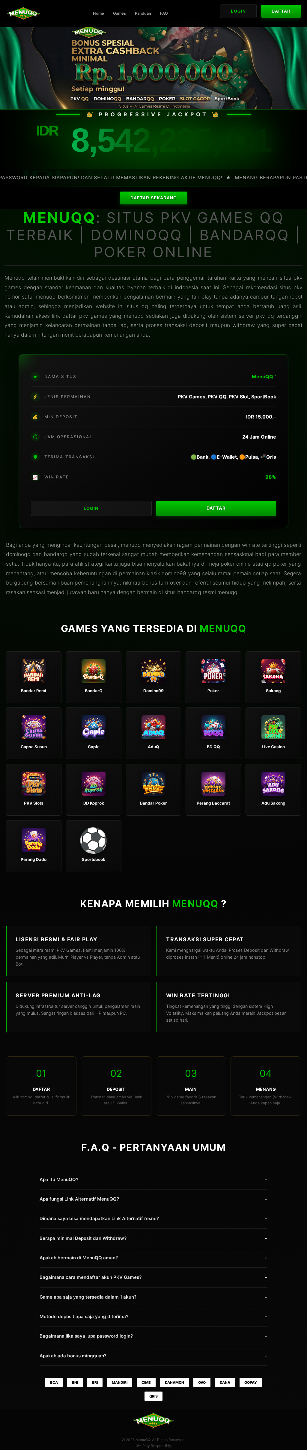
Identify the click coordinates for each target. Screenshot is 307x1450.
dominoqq (18, 554)
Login (238, 11)
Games (119, 13)
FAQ (164, 13)
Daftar (281, 11)
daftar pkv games (84, 316)
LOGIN (91, 508)
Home (98, 13)
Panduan (143, 13)
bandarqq (189, 592)
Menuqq (14, 278)
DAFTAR (216, 508)
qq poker (276, 564)
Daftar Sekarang (153, 198)
